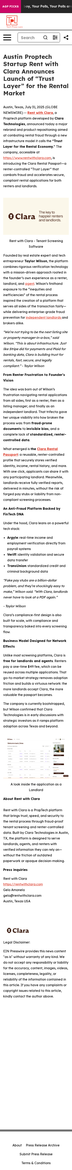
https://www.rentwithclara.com (27, 158)
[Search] (45, 37)
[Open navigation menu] (7, 37)
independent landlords (44, 317)
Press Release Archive (43, 1145)
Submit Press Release (36, 1154)
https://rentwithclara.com (23, 884)
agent (29, 284)
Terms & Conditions (36, 1163)
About (17, 1145)
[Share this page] (66, 37)
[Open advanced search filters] (55, 37)
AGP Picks (10, 6)
